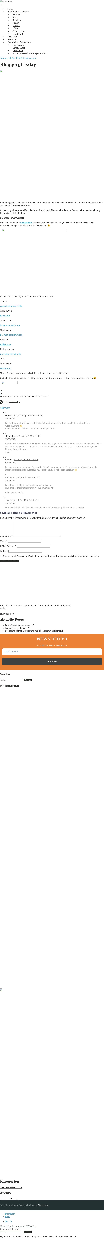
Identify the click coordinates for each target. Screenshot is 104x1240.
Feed (7, 1216)
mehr (2, 608)
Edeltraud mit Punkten (11, 334)
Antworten (10, 418)
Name (3, 541)
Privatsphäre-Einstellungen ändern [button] (30, 53)
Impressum (18, 45)
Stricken (17, 20)
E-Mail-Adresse (8, 546)
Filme (15, 28)
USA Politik (18, 34)
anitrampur (5, 368)
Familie (16, 14)
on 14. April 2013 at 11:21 (28, 436)
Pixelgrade (43, 1205)
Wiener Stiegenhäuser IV (17, 628)
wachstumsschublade (10, 354)
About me (12, 39)
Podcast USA (19, 31)
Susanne (4, 58)
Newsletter (13, 36)
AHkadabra (5, 344)
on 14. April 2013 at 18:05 (26, 500)
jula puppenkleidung (10, 325)
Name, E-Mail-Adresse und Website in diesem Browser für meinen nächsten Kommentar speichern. (51, 556)
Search (8, 1221)
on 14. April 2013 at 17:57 (27, 477)
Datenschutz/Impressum (19, 42)
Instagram (10, 1213)
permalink (44, 396)
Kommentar (6, 536)
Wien (15, 17)
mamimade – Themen (18, 11)
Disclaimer (18, 50)
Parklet (16, 25)
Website (4, 551)
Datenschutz (19, 47)
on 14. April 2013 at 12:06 (26, 459)
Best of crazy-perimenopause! (19, 625)
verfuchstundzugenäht (11, 306)
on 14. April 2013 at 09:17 (30, 415)
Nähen (16, 22)
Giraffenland (26, 222)
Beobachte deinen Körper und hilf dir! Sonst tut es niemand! (34, 630)
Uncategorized (29, 58)
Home (10, 9)
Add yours (5, 407)
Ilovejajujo (5, 315)
